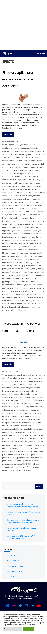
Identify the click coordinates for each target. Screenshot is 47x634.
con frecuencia (25, 170)
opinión (13, 265)
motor (12, 256)
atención (13, 154)
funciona (33, 218)
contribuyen (7, 180)
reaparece (34, 281)
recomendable (8, 284)
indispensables (27, 230)
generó (5, 224)
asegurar (40, 151)
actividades (15, 145)
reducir (28, 284)
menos (39, 246)
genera (27, 221)
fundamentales (27, 426)
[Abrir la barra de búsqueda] (32, 53)
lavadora (5, 243)
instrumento (19, 237)
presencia (6, 275)
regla (4, 288)
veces (25, 310)
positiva (5, 457)
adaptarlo (33, 145)
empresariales (19, 202)
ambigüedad (23, 148)
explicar (21, 215)
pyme (33, 278)
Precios (40, 269)
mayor (41, 243)
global (11, 224)
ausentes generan (25, 154)
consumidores (8, 176)
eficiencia (12, 199)
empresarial (7, 202)
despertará (14, 189)
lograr (39, 438)
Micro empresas (11, 141)
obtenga (29, 262)
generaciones (7, 429)
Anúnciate (9, 598)
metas (13, 445)
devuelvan (35, 189)
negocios (5, 451)
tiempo (11, 307)
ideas (4, 227)
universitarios (8, 470)
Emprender (20, 407)
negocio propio (23, 259)
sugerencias (34, 300)
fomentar (28, 419)
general (34, 221)
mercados (6, 445)
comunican (13, 170)
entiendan (20, 410)
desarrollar (18, 394)
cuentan (36, 183)
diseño (19, 192)
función (14, 422)
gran (17, 224)
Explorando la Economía (30, 416)
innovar (15, 234)
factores (36, 215)
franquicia (6, 422)
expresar (29, 215)
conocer (13, 173)
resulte (35, 291)
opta (19, 265)
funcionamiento (8, 221)
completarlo (17, 167)
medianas (6, 246)
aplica (12, 151)
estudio (14, 211)
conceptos (38, 381)
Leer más (8, 134)
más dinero (33, 243)
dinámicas (6, 397)
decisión (5, 189)
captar (24, 157)
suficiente (24, 300)
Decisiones (6, 391)
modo (39, 253)
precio (33, 269)
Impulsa (18, 432)
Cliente (25, 160)
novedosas (34, 259)
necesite (5, 259)
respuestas (17, 291)
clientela (32, 160)
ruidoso (12, 294)
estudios (21, 211)
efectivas (37, 195)
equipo (20, 205)
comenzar (17, 164)
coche (39, 160)
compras (40, 167)
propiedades (7, 278)
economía (15, 400)
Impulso (16, 230)
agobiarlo (6, 148)
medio (13, 246)
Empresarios (11, 576)
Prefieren (14, 272)
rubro (41, 291)
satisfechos (31, 294)
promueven (28, 461)
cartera (5, 160)
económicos (39, 400)
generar (41, 221)
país (41, 451)
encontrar (39, 407)
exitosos (5, 416)
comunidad (28, 381)
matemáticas (23, 442)
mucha (18, 256)
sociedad (5, 467)
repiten (32, 288)
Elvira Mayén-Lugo (24, 403)
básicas (37, 154)
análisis (5, 151)
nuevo (15, 262)
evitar (34, 211)
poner (39, 265)
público (27, 278)
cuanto (21, 183)
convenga (17, 180)
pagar (24, 265)
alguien (14, 148)
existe (40, 211)
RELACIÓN (26, 464)
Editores (17, 598)
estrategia (6, 211)
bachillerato (15, 378)
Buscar (39, 486)
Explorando (14, 416)
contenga (28, 176)
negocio (13, 259)
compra (26, 167)
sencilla (16, 297)
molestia (5, 256)
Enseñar (12, 410)
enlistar (13, 205)
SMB (41, 297)
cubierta (28, 183)
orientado (34, 451)
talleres (13, 467)
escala (26, 205)
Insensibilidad (37, 234)
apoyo (17, 151)
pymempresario (8, 281)
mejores (32, 246)
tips (16, 307)
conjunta (13, 384)
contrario (36, 176)
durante (29, 195)
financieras (19, 419)
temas (19, 467)
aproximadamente (28, 151)
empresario (30, 202)
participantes (7, 454)
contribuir (25, 387)
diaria (33, 394)
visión (28, 470)
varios (19, 310)
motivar (40, 445)
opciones (6, 265)
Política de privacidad (14, 596)
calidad (11, 157)
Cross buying (37, 180)
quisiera (25, 281)
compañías (26, 164)
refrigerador (37, 284)
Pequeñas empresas (14, 566)
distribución (28, 192)
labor (27, 438)
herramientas (36, 224)
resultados (27, 291)
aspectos (5, 154)
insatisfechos (24, 234)
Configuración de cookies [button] (12, 629)
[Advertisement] (23, 25)
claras (11, 160)
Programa (18, 461)
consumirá (19, 176)
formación (37, 419)
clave (40, 378)
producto (30, 275)
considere (29, 173)
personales (35, 454)
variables (12, 310)
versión (18, 470)
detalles (27, 394)
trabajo (36, 467)
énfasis (5, 410)
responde (39, 288)
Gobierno (18, 429)
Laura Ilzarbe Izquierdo (28, 240)
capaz (23, 378)
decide (38, 186)
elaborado (35, 199)
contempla (16, 387)
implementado (8, 432)
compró (5, 170)
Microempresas (8, 253)
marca (25, 243)
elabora (27, 199)
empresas (40, 202)
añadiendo (33, 148)
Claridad (18, 160)
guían (25, 429)
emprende (37, 403)
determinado (25, 189)
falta (4, 218)
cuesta (5, 186)
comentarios (7, 164)
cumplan (31, 186)
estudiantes (23, 413)
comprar (33, 167)
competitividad (37, 164)
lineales (13, 243)
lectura (33, 438)
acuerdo (24, 145)
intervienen (30, 237)
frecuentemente (22, 218)
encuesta (6, 205)
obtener (22, 262)
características (34, 157)
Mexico (5, 249)
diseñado (12, 192)
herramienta (25, 224)
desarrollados (7, 394)
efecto (4, 199)
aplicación (23, 375)
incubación (34, 432)
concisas (35, 170)
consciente (6, 387)
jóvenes (40, 435)
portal (4, 269)
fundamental (15, 426)
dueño (22, 195)
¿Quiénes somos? (31, 596)
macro (14, 442)
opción (36, 262)
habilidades (33, 429)
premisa (13, 457)
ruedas (5, 294)
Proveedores (18, 278)
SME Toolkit (7, 300)
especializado (25, 208)
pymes (18, 281)
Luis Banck (6, 442)
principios (30, 457)
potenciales (25, 269)
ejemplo (20, 199)
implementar (12, 227)
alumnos (14, 375)
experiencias (12, 215)
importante (34, 227)
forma (12, 218)
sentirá (23, 297)
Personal (26, 454)
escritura (37, 410)
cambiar (18, 157)
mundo (5, 448)
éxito (4, 215)
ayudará (5, 378)
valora (4, 310)
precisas (5, 272)
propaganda (39, 275)
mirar (34, 253)
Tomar (29, 467)
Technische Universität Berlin (29, 304)
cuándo (15, 183)
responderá (7, 291)
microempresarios (30, 249)
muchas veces (27, 256)
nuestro (13, 451)
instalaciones (7, 237)
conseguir (20, 173)
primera (14, 275)
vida (23, 470)
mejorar (25, 246)
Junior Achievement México (13, 438)
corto (24, 180)
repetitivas (23, 288)
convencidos (35, 387)
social (38, 464)
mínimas (19, 253)
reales (18, 464)
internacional (30, 435)
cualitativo (6, 183)
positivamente (14, 269)
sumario (5, 304)
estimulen (13, 413)
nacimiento (13, 448)
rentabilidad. (12, 288)
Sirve (36, 297)
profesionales (8, 461)
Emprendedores (11, 372)
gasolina (19, 221)
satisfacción (21, 294)
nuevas (21, 451)
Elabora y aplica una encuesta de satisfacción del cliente (21, 79)
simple (30, 297)
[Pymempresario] (7, 53)
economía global (27, 400)
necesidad (38, 256)
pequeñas (32, 265)
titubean (22, 307)
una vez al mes (33, 307)
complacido (6, 167)
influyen (37, 230)
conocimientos (31, 384)
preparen (21, 457)
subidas (16, 300)
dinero (5, 192)
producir (22, 275)
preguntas (23, 272)
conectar (5, 173)
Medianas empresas (14, 571)
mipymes (27, 253)
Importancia (24, 227)
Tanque (13, 304)
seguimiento (7, 297)
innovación (6, 234)
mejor (19, 246)
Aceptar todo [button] (29, 629)
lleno (20, 243)
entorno (29, 410)
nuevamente (7, 262)
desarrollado (31, 391)
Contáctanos (27, 598)
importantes (7, 230)
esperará (35, 208)
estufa (29, 211)
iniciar (4, 435)
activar (7, 145)
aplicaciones (33, 375)
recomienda (19, 284)
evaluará (32, 413)
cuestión (11, 186)
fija (8, 218)
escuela (5, 413)
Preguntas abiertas (36, 272)
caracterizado (31, 378)
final (11, 419)
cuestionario (21, 186)
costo (29, 180)
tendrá (5, 307)
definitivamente (18, 391)
